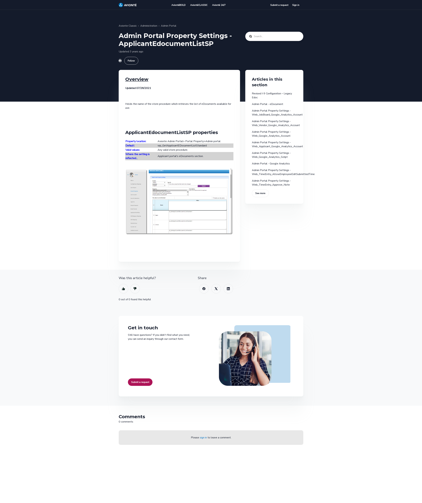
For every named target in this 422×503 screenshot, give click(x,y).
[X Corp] (216, 288)
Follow (131, 60)
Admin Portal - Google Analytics (271, 163)
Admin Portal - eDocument (267, 104)
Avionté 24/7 (219, 5)
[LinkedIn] (228, 288)
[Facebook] (204, 288)
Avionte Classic (128, 26)
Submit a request (279, 5)
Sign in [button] (295, 5)
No (135, 288)
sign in (203, 437)
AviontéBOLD (178, 5)
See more (260, 193)
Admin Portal (168, 26)
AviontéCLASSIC (199, 5)
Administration (148, 26)
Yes (123, 288)
